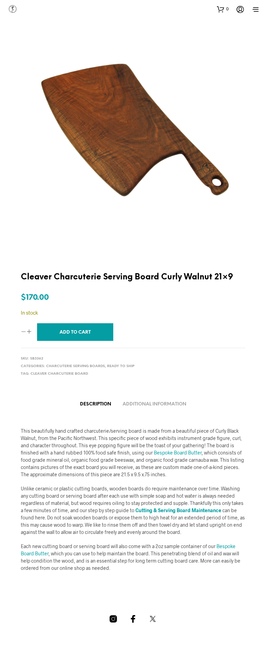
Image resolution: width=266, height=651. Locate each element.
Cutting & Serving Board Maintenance (178, 510)
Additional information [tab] (154, 404)
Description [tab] (95, 404)
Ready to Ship (120, 366)
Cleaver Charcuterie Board (59, 374)
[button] (223, 9)
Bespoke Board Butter (178, 453)
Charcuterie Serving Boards (75, 366)
